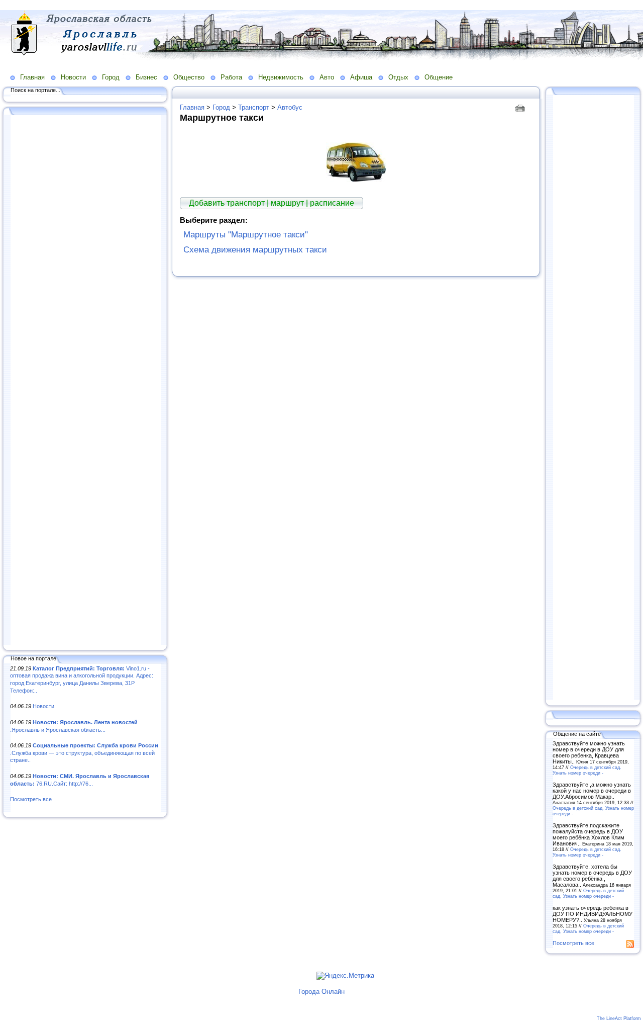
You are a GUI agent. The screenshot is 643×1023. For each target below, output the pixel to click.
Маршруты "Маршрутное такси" (245, 234)
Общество (188, 77)
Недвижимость (280, 77)
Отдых (398, 77)
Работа (231, 77)
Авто (326, 77)
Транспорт (253, 107)
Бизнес (146, 77)
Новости (73, 77)
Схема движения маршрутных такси (255, 249)
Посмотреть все (31, 799)
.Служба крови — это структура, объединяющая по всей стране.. (84, 752)
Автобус (289, 107)
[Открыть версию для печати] (521, 107)
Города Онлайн (321, 991)
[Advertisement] (85, 381)
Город (111, 77)
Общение (438, 77)
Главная (32, 77)
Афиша (361, 77)
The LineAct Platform (619, 1018)
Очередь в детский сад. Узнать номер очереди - (587, 770)
